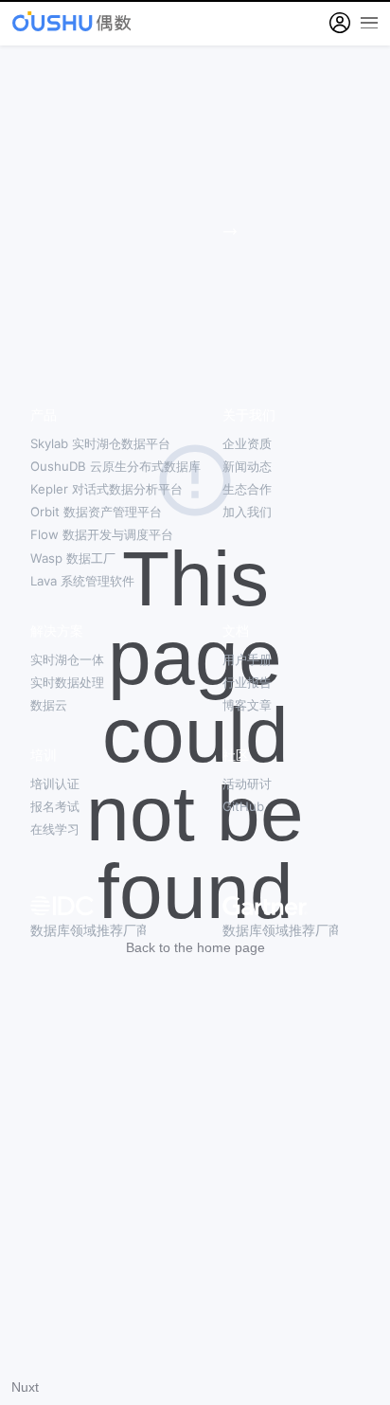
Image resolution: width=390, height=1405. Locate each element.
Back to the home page (195, 947)
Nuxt (25, 1387)
